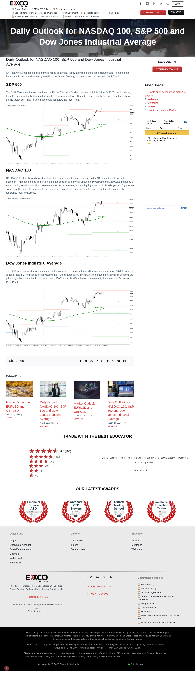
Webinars (153, 99)
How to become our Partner (162, 110)
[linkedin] (154, 3)
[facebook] (140, 3)
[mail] (160, 3)
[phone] (167, 3)
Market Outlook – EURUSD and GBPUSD (18, 406)
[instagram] (147, 3)
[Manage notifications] (6, 668)
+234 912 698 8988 (98, 594)
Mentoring (153, 103)
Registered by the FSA (37, 597)
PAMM (151, 106)
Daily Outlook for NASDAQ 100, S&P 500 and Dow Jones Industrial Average (53, 411)
